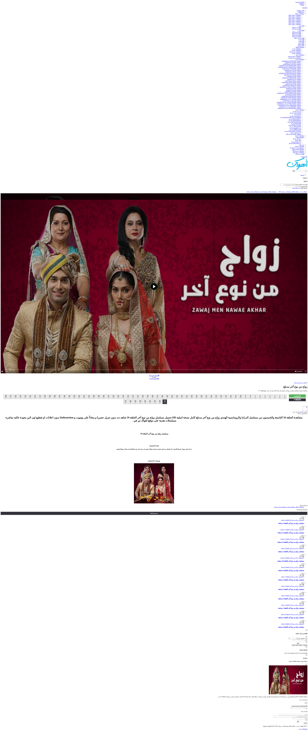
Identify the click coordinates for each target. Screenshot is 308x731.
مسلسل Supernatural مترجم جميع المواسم (289, 105)
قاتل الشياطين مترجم (295, 126)
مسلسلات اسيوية (299, 135)
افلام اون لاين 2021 (299, 38)
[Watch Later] (303, 518)
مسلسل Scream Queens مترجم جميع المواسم (289, 103)
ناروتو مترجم (297, 114)
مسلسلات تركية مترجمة (294, 56)
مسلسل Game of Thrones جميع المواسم (290, 87)
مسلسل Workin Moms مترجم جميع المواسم (289, 108)
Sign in (302, 5)
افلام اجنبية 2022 (296, 35)
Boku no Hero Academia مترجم (292, 131)
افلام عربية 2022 (296, 27)
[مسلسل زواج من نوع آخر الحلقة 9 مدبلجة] (292, 624)
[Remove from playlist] (300, 518)
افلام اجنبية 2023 (296, 36)
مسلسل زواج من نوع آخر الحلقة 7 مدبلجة (291, 608)
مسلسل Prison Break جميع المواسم (291, 77)
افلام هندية (301, 41)
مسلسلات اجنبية (299, 59)
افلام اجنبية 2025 (296, 33)
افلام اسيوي (301, 44)
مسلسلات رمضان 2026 (295, 15)
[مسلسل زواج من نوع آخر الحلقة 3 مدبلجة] (292, 520)
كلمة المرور (304, 186)
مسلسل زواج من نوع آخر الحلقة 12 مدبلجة (290, 542)
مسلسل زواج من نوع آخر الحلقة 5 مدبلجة (291, 617)
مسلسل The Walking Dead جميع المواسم (290, 65)
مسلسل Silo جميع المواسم (294, 76)
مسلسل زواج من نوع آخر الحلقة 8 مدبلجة (291, 570)
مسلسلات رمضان (299, 13)
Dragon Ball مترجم (296, 123)
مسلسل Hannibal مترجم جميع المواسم (290, 99)
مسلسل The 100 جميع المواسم (292, 70)
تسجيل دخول (304, 188)
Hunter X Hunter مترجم (294, 125)
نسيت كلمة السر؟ (296, 188)
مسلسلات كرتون (299, 109)
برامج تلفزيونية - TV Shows (297, 148)
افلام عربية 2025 (299, 154)
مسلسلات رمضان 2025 (295, 16)
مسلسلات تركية (300, 54)
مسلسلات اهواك (299, 47)
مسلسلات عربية (296, 48)
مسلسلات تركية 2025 (298, 152)
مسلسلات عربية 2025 (298, 151)
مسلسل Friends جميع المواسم (293, 91)
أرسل (305, 723)
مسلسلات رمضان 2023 (295, 21)
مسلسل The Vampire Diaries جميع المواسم (289, 67)
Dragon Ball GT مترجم (295, 119)
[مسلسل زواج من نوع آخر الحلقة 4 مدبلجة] (292, 586)
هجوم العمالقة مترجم (295, 129)
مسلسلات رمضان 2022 (295, 22)
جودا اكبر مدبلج (297, 138)
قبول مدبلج (298, 140)
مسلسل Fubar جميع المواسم (293, 88)
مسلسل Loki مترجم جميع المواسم (291, 100)
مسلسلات (301, 3)
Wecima (302, 412)
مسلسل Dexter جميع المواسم (293, 94)
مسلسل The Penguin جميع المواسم (291, 68)
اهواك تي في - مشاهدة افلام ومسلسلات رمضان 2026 (292, 191)
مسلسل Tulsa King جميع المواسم (292, 64)
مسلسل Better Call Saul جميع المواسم (291, 97)
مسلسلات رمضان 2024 (295, 19)
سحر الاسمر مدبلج (296, 141)
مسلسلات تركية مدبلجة (295, 58)
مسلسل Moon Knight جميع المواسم (291, 82)
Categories (304, 7)
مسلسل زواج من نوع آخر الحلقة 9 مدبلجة (291, 627)
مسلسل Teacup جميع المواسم (293, 71)
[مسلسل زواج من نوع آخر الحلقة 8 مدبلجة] (292, 567)
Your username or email (301, 184)
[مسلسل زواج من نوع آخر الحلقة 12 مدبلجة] (292, 539)
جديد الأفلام (301, 12)
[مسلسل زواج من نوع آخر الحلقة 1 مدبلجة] (292, 576)
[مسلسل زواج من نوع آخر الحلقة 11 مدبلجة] (292, 529)
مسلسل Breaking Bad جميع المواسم (291, 96)
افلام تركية (301, 39)
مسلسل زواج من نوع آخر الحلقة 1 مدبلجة (291, 580)
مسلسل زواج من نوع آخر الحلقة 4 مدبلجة (291, 589)
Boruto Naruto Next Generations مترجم (290, 117)
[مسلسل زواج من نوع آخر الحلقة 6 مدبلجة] (292, 595)
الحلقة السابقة (153, 375)
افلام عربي (301, 26)
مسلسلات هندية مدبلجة (298, 149)
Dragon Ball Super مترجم (294, 122)
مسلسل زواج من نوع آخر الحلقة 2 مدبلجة (291, 551)
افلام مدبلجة (301, 45)
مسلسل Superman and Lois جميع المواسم (290, 73)
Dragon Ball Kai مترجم (295, 120)
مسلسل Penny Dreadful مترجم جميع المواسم (289, 102)
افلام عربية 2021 (296, 29)
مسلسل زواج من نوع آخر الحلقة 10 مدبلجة (290, 561)
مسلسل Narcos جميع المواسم (293, 80)
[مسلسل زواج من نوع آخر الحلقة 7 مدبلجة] (292, 605)
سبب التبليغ (304, 638)
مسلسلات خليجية (296, 53)
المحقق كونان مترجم (295, 112)
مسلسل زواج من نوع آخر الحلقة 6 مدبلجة (291, 598)
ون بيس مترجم (297, 111)
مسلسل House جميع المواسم (293, 83)
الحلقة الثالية (153, 378)
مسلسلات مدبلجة (299, 146)
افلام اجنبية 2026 (296, 32)
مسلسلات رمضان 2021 (295, 24)
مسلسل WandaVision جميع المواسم (291, 61)
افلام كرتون (301, 42)
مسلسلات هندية (300, 137)
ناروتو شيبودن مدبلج (295, 132)
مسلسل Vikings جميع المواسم (293, 62)
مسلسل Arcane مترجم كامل (293, 134)
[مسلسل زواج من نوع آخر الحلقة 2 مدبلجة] (292, 548)
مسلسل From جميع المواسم (293, 90)
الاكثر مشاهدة (300, 10)
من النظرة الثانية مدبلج (295, 143)
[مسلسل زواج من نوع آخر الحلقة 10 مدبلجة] (292, 558)
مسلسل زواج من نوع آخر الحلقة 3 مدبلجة (291, 523)
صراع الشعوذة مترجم (295, 128)
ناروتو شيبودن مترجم (295, 116)
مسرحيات (301, 145)
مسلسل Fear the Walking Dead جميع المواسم (289, 93)
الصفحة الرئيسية (299, 2)
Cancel (305, 645)
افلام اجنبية (301, 30)
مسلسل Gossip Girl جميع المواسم (292, 85)
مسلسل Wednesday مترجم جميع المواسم (290, 106)
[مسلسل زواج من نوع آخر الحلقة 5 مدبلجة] (292, 614)
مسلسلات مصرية (296, 50)
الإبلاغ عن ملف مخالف (297, 645)
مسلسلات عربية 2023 (295, 51)
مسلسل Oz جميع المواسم (294, 79)
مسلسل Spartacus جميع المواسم (292, 74)
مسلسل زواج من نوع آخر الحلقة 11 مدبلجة (291, 532)
